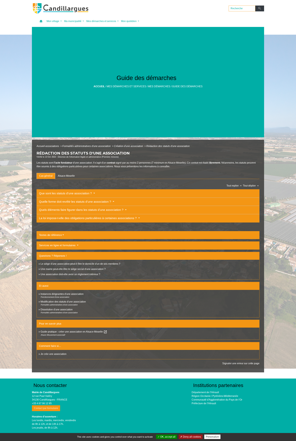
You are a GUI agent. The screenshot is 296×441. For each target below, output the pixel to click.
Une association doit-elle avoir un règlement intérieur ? (70, 274)
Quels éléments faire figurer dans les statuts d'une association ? (81, 209)
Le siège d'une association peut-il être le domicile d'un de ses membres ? (80, 264)
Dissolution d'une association (57, 309)
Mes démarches (159, 86)
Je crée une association (53, 354)
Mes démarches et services (126, 86)
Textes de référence (50, 235)
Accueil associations (48, 146)
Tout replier (234, 185)
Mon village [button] (53, 21)
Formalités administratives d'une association (86, 146)
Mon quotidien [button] (129, 21)
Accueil (99, 86)
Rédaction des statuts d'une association (168, 146)
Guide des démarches (187, 86)
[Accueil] (60, 8)
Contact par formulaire (46, 408)
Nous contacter (50, 385)
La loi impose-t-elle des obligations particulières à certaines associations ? (88, 218)
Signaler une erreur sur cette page (240, 363)
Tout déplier (251, 185)
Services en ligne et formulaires (57, 245)
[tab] (46, 176)
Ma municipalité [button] (73, 21)
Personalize (212, 436)
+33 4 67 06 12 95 (42, 403)
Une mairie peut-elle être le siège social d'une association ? (73, 269)
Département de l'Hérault (205, 392)
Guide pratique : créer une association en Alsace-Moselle (74, 331)
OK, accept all (167, 436)
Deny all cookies (191, 436)
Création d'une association (129, 146)
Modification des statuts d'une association (63, 301)
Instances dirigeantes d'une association (62, 294)
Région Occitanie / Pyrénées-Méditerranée (215, 396)
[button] (41, 22)
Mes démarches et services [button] (101, 21)
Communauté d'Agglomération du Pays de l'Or (217, 399)
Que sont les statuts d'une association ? (66, 193)
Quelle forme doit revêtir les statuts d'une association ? (75, 201)
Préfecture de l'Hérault (204, 403)
